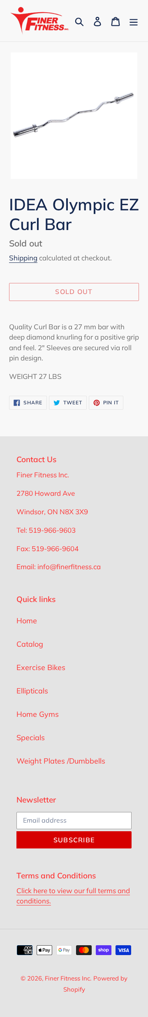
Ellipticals (32, 690)
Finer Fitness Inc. (68, 978)
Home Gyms (37, 714)
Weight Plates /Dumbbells (60, 761)
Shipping (23, 257)
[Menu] (134, 20)
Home (26, 620)
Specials (30, 737)
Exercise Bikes (40, 667)
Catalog (29, 644)
